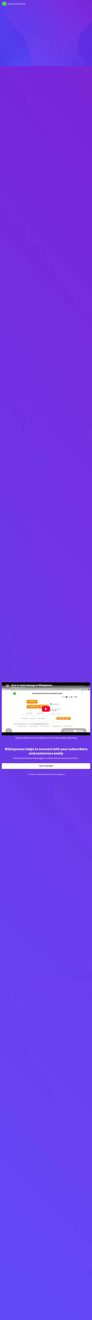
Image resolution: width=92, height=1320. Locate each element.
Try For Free (46, 766)
